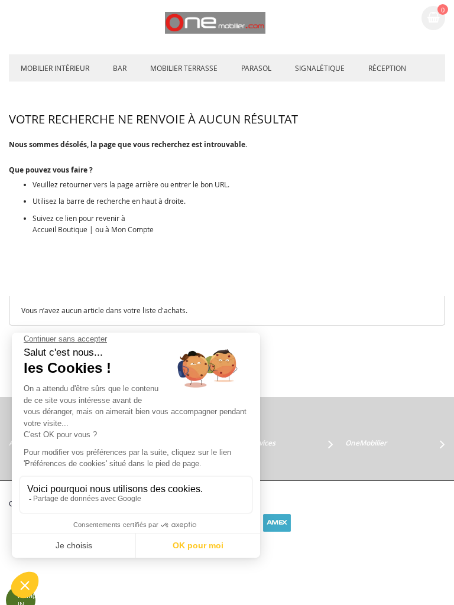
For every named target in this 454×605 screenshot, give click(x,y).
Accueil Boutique (60, 229)
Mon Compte (132, 229)
